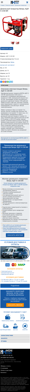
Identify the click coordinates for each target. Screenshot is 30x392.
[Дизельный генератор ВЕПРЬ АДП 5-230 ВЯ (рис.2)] (17, 43)
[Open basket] (27, 2)
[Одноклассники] (3, 82)
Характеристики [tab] (7, 335)
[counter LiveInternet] (2, 375)
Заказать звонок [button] (15, 305)
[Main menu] (2, 2)
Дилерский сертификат (7, 65)
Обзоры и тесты (6, 366)
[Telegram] (12, 82)
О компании (4, 368)
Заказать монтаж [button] (15, 235)
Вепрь (12, 62)
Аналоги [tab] (4, 338)
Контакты (3, 372)
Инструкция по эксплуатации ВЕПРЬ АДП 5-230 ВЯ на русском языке (14, 138)
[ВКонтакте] (1, 82)
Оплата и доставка (6, 370)
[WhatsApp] (8, 82)
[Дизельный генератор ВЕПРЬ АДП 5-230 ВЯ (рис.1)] (13, 43)
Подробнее (15, 286)
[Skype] (10, 82)
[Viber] (5, 82)
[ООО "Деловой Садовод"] (15, 2)
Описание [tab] (4, 85)
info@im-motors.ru (7, 357)
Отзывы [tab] (4, 341)
